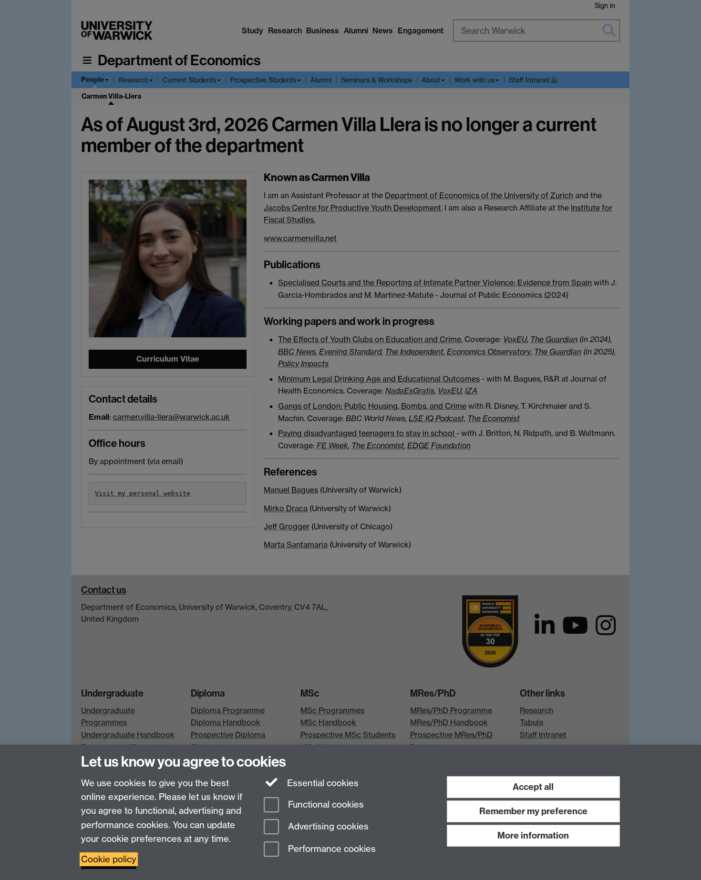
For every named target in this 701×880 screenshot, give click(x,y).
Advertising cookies (327, 826)
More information (533, 835)
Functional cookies (325, 804)
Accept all (533, 786)
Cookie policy (108, 859)
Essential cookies (322, 783)
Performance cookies (331, 849)
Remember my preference (533, 811)
